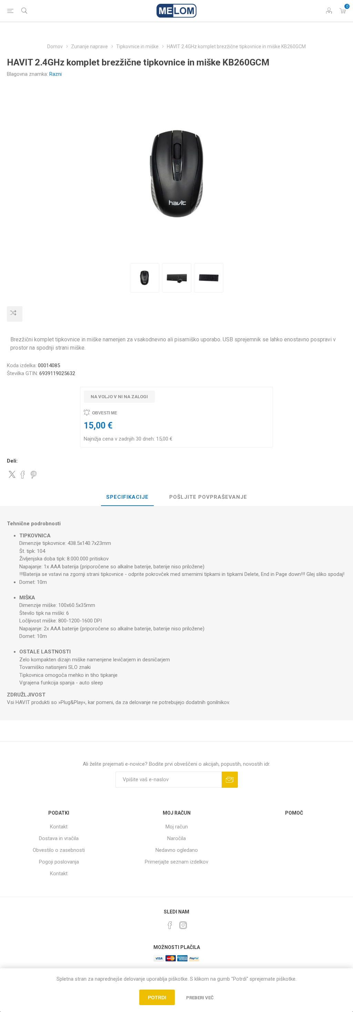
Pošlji (230, 780)
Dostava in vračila (59, 838)
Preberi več (200, 997)
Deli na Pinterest (33, 474)
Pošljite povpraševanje (208, 497)
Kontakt (59, 827)
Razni (55, 74)
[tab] (127, 497)
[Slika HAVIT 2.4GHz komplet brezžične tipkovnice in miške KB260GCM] (144, 277)
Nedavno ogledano (176, 850)
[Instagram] (183, 925)
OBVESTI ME (104, 413)
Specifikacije (127, 497)
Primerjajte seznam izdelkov (176, 862)
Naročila (176, 838)
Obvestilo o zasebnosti (59, 850)
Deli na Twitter (12, 474)
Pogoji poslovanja (59, 862)
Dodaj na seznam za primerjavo (14, 314)
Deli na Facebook (23, 474)
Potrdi (157, 997)
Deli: (12, 461)
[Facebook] (169, 925)
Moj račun (176, 827)
